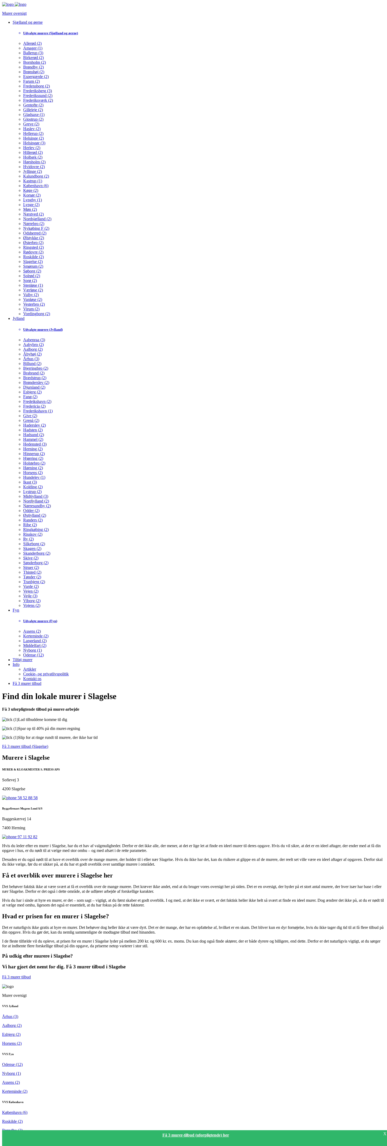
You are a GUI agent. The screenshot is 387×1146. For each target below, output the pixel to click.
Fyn (16, 610)
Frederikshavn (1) (38, 411)
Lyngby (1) (32, 200)
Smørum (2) (33, 266)
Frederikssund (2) (37, 95)
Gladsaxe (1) (33, 114)
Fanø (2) (30, 396)
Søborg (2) (32, 271)
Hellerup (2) (33, 133)
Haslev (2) (32, 128)
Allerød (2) (32, 43)
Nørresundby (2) (37, 506)
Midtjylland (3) (35, 496)
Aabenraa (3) (34, 340)
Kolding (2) (33, 487)
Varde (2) (31, 586)
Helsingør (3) (34, 143)
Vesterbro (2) (34, 304)
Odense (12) (33, 655)
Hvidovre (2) (34, 166)
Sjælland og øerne (28, 22)
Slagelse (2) (33, 261)
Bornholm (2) (34, 62)
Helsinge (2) (33, 138)
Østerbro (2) (33, 242)
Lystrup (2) (32, 491)
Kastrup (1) (32, 181)
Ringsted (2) (33, 247)
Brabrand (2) (33, 373)
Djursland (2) (34, 387)
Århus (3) (31, 359)
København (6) (35, 185)
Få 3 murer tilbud (27, 683)
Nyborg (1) (32, 650)
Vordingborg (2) (36, 313)
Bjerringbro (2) (35, 368)
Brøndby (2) (33, 67)
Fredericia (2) (34, 406)
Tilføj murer (22, 659)
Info (16, 664)
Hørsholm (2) (34, 162)
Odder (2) (31, 510)
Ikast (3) (30, 482)
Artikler (29, 669)
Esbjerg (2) (32, 392)
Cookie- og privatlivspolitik (46, 674)
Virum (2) (31, 309)
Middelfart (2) (34, 645)
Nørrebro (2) (33, 223)
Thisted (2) (32, 572)
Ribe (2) (30, 525)
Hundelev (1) (34, 477)
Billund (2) (32, 363)
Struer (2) (31, 567)
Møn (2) (30, 209)
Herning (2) (33, 449)
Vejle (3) (30, 596)
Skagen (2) (32, 548)
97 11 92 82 (27, 837)
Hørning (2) (33, 468)
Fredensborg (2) (36, 86)
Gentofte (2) (33, 105)
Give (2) (30, 415)
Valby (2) (31, 294)
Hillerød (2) (33, 152)
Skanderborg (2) (36, 553)
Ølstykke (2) (33, 238)
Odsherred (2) (34, 233)
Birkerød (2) (33, 57)
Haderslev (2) (34, 425)
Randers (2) (33, 520)
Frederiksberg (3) (37, 91)
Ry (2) (28, 539)
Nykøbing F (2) (36, 228)
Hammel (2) (33, 439)
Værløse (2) (33, 290)
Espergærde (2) (36, 76)
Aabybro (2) (33, 344)
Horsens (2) (33, 472)
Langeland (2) (35, 640)
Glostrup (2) (33, 119)
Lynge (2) (31, 204)
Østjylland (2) (34, 515)
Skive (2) (30, 558)
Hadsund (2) (33, 434)
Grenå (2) (31, 420)
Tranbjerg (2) (34, 581)
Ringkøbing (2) (36, 529)
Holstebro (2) (34, 463)
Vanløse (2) (32, 299)
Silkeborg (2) (34, 544)
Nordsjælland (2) (37, 219)
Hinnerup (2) (34, 453)
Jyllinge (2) (32, 171)
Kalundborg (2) (36, 176)
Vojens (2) (31, 605)
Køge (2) (30, 190)
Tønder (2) (32, 577)
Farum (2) (31, 81)
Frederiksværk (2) (38, 100)
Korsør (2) (32, 195)
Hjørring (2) (33, 458)
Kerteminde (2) (35, 636)
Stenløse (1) (33, 285)
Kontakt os (32, 678)
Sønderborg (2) (35, 562)
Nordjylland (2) (36, 501)
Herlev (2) (31, 147)
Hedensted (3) (35, 444)
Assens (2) (32, 631)
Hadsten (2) (33, 430)
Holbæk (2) (32, 157)
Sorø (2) (30, 280)
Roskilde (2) (33, 257)
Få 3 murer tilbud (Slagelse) (25, 746)
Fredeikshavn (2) (37, 401)
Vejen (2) (30, 591)
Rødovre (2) (33, 252)
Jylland (18, 318)
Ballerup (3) (33, 53)
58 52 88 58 (27, 798)
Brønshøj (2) (33, 72)
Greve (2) (31, 124)
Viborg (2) (32, 600)
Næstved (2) (33, 214)
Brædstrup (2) (34, 378)
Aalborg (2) (33, 349)
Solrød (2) (31, 276)
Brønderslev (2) (36, 382)
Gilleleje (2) (33, 110)
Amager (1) (32, 48)
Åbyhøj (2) (32, 354)
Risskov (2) (32, 534)
